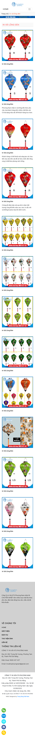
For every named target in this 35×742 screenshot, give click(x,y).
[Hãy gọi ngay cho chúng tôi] (2, 710)
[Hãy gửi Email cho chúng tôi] (2, 721)
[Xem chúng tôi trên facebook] (2, 727)
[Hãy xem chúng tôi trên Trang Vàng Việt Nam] (2, 732)
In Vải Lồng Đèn (7, 64)
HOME (5, 9)
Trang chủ (4, 14)
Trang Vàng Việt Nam (23, 696)
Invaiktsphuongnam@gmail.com (17, 664)
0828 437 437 (15, 660)
